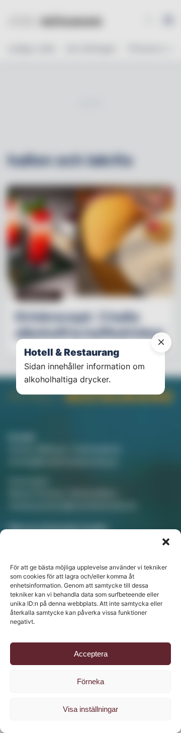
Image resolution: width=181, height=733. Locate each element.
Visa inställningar (90, 709)
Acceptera (91, 653)
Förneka (90, 681)
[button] (166, 542)
